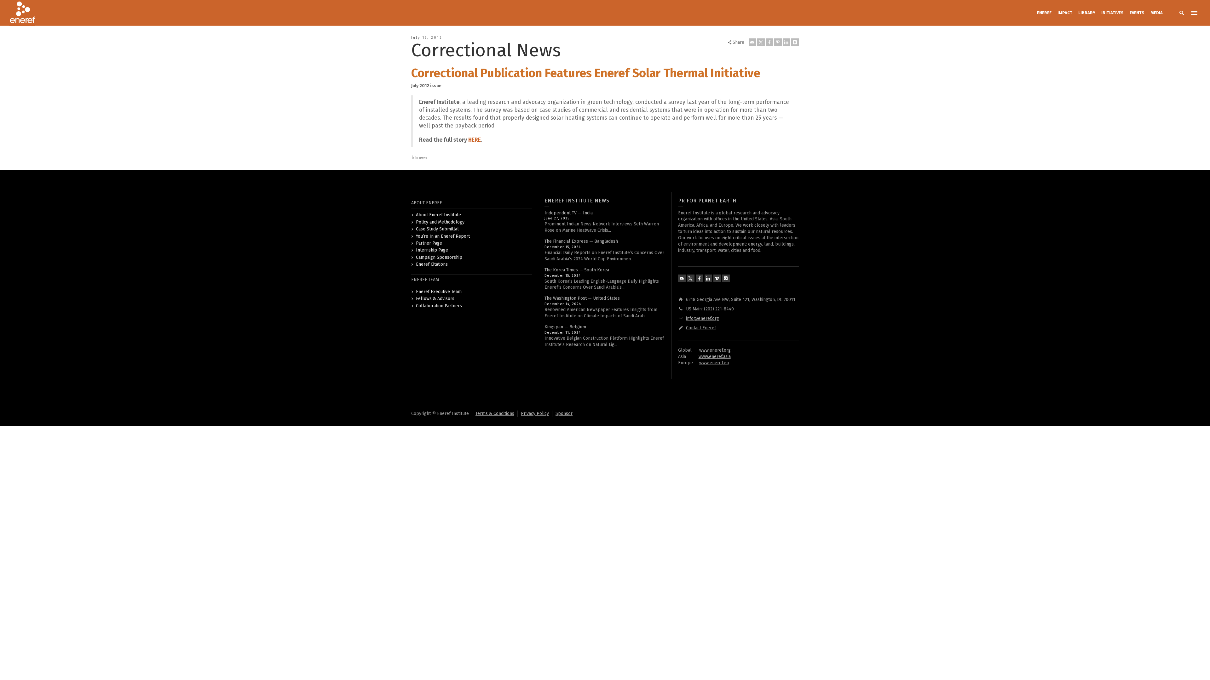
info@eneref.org (702, 318)
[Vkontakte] (795, 42)
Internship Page (432, 250)
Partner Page (429, 243)
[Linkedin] (786, 42)
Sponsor (564, 413)
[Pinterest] (778, 42)
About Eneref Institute (438, 215)
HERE (474, 140)
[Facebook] (769, 42)
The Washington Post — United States (582, 298)
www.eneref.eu (714, 363)
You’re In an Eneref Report (443, 236)
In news (421, 158)
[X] (761, 42)
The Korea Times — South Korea (576, 270)
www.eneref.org (715, 350)
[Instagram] (726, 278)
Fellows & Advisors (435, 298)
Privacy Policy (535, 413)
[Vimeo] (717, 278)
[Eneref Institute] (22, 12)
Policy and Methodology (440, 222)
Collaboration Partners (439, 306)
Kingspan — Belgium (565, 327)
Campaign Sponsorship (439, 257)
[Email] (752, 42)
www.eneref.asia (715, 356)
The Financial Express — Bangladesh (581, 241)
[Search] (1181, 13)
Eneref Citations (432, 264)
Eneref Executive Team (439, 291)
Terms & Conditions (494, 413)
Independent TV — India (568, 213)
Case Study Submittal (437, 229)
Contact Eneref (701, 328)
